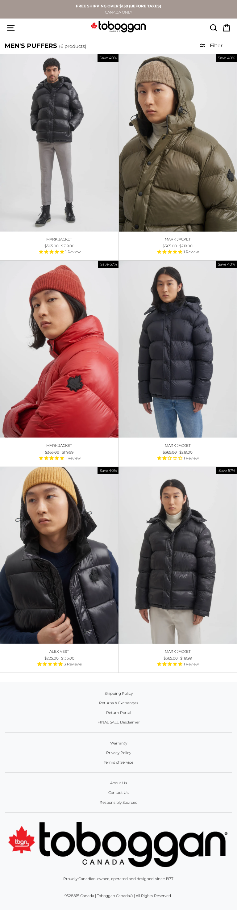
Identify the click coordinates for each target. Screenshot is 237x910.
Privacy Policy (118, 752)
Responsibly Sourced (119, 802)
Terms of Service (118, 762)
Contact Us (118, 792)
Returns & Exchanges (118, 703)
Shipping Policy (119, 693)
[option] (118, 9)
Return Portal (118, 712)
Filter (215, 45)
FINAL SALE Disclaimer (119, 722)
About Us (118, 783)
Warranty (118, 743)
